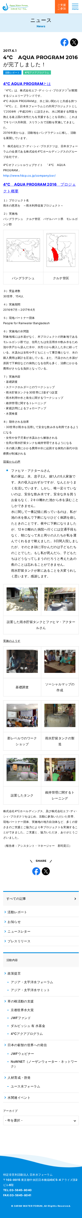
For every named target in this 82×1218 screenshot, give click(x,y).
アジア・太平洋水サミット (30, 990)
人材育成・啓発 (19, 1078)
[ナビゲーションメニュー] (75, 6)
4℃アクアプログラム (37, 72)
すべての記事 (16, 899)
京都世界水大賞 (22, 1010)
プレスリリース (19, 941)
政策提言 (14, 973)
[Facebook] (64, 42)
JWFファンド (21, 1018)
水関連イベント (19, 1098)
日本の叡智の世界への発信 (27, 1045)
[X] (74, 42)
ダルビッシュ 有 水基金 (28, 1026)
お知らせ (14, 922)
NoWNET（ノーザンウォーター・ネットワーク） (44, 1064)
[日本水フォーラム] (15, 6)
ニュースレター (19, 931)
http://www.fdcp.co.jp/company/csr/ (29, 175)
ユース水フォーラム (25, 1086)
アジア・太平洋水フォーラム (32, 982)
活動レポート (12, 72)
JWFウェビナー (22, 1054)
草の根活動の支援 (21, 1001)
